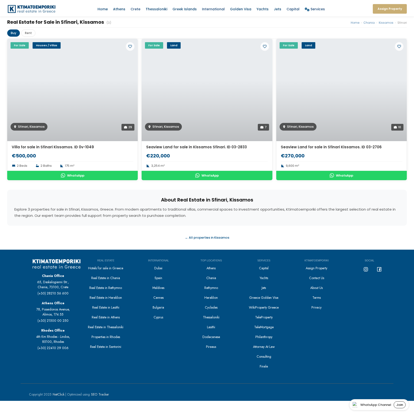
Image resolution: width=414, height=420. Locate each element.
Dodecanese (211, 336)
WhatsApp (75, 175)
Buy (13, 33)
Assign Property (316, 268)
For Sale (19, 45)
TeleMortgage (264, 327)
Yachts (263, 9)
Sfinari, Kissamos (31, 126)
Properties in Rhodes (106, 336)
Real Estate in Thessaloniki (105, 327)
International (213, 9)
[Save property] (130, 46)
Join (399, 405)
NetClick (58, 394)
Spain (158, 278)
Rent (28, 33)
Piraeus (211, 346)
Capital (293, 9)
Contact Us (316, 278)
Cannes (158, 297)
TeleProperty (264, 317)
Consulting (264, 356)
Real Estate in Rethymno (105, 287)
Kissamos (386, 23)
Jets (277, 9)
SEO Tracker (100, 394)
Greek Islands (184, 9)
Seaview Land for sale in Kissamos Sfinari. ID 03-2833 (196, 147)
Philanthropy (263, 336)
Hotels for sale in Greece (105, 268)
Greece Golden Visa (263, 297)
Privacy (316, 307)
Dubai (158, 268)
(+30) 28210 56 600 (53, 293)
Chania (369, 23)
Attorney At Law (264, 346)
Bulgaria (158, 307)
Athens (119, 9)
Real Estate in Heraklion (106, 297)
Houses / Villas (46, 45)
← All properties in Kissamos (207, 237)
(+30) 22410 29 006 (53, 347)
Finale (264, 366)
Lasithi (211, 327)
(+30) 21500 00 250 (53, 320)
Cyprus (158, 317)
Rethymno (211, 287)
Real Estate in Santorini (105, 346)
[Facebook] (379, 269)
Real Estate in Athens (106, 317)
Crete (135, 9)
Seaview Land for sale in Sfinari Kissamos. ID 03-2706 (331, 147)
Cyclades (211, 307)
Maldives (158, 287)
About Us (316, 287)
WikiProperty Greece (264, 307)
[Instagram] (365, 269)
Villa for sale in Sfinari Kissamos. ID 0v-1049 (53, 147)
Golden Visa (240, 9)
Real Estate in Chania (105, 278)
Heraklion (211, 297)
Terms (316, 297)
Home (103, 9)
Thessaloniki (156, 9)
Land (173, 45)
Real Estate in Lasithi (105, 307)
